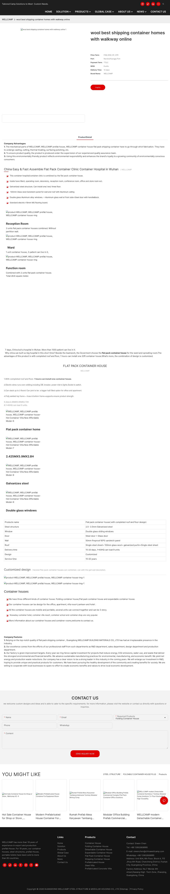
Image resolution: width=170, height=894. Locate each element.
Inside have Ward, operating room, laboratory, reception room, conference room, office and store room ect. (56, 181)
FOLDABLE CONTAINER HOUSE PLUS (139, 774)
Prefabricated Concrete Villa (98, 868)
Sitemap (124, 889)
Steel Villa (89, 865)
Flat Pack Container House (97, 856)
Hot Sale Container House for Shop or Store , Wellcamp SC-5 (16, 816)
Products (163, 774)
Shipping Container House (97, 859)
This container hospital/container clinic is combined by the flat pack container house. (46, 176)
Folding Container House (96, 846)
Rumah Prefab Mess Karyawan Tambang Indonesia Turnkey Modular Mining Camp (84, 816)
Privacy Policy (136, 889)
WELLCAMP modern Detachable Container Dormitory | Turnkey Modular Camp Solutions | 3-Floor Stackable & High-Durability (151, 816)
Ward (10, 247)
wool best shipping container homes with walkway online (43, 19)
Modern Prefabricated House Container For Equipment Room (48, 816)
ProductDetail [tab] (85, 137)
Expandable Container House (98, 852)
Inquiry (97, 87)
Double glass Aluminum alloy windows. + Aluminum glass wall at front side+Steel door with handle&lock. (54, 197)
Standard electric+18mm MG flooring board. (29, 202)
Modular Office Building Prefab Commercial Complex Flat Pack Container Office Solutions (118, 816)
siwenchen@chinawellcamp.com (148, 851)
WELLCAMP (7, 19)
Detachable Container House (98, 849)
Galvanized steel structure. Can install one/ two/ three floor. (35, 186)
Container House (93, 843)
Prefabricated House (94, 862)
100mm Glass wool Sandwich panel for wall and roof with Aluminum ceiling (42, 192)
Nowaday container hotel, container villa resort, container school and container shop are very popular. (54, 615)
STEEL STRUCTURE (111, 774)
